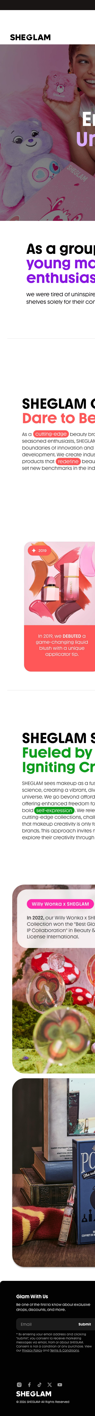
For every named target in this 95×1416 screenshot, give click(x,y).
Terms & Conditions (64, 1350)
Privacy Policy (32, 1350)
